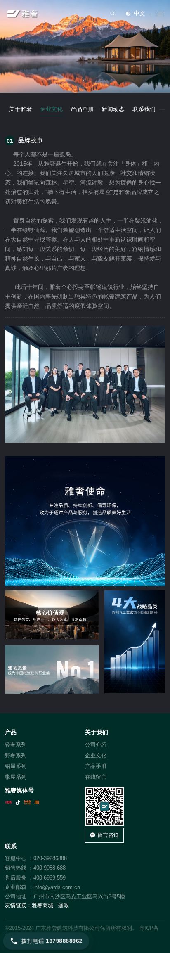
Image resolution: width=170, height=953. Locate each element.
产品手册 (95, 766)
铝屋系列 (15, 766)
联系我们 (144, 109)
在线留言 (95, 777)
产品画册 (82, 109)
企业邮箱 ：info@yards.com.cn (42, 887)
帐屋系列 (15, 777)
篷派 (63, 905)
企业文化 (51, 109)
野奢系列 (15, 755)
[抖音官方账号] (17, 802)
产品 (11, 732)
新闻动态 (113, 109)
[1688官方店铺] (27, 802)
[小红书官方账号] (8, 802)
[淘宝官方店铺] (36, 802)
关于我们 (96, 732)
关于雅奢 (20, 109)
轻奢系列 (15, 745)
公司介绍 (95, 745)
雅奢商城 (42, 905)
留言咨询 (108, 835)
